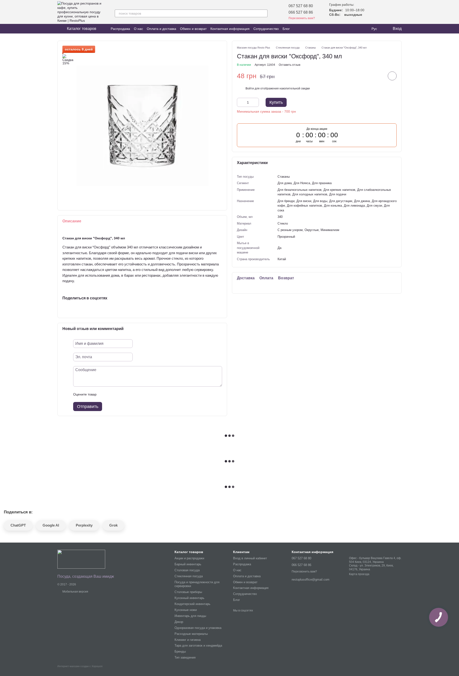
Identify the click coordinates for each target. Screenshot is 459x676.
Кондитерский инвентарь (192, 604)
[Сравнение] (385, 12)
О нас (138, 29)
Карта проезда (359, 574)
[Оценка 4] (127, 394)
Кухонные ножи (186, 610)
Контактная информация (230, 29)
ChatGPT (18, 525)
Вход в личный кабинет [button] (250, 558)
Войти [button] (250, 88)
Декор (179, 622)
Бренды (180, 651)
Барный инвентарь (188, 564)
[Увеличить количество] (255, 102)
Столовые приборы (188, 592)
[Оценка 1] (104, 394)
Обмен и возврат (193, 29)
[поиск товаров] (264, 13)
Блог (286, 29)
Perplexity (84, 525)
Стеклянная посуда (189, 576)
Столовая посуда (187, 570)
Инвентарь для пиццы (190, 616)
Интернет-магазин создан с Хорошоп (80, 666)
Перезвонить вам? (304, 571)
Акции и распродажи (189, 558)
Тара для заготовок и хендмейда (198, 645)
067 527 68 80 (301, 6)
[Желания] (373, 12)
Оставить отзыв (289, 64)
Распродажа (120, 29)
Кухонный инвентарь (189, 598)
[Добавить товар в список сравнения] (378, 75)
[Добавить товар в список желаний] (392, 75)
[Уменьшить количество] (240, 102)
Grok (113, 525)
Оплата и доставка (161, 29)
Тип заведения (185, 657)
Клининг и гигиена (188, 640)
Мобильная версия (75, 591)
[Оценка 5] (135, 394)
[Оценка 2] (112, 394)
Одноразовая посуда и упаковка (198, 628)
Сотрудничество (266, 29)
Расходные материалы (191, 634)
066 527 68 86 (301, 12)
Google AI (51, 525)
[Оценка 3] (120, 394)
